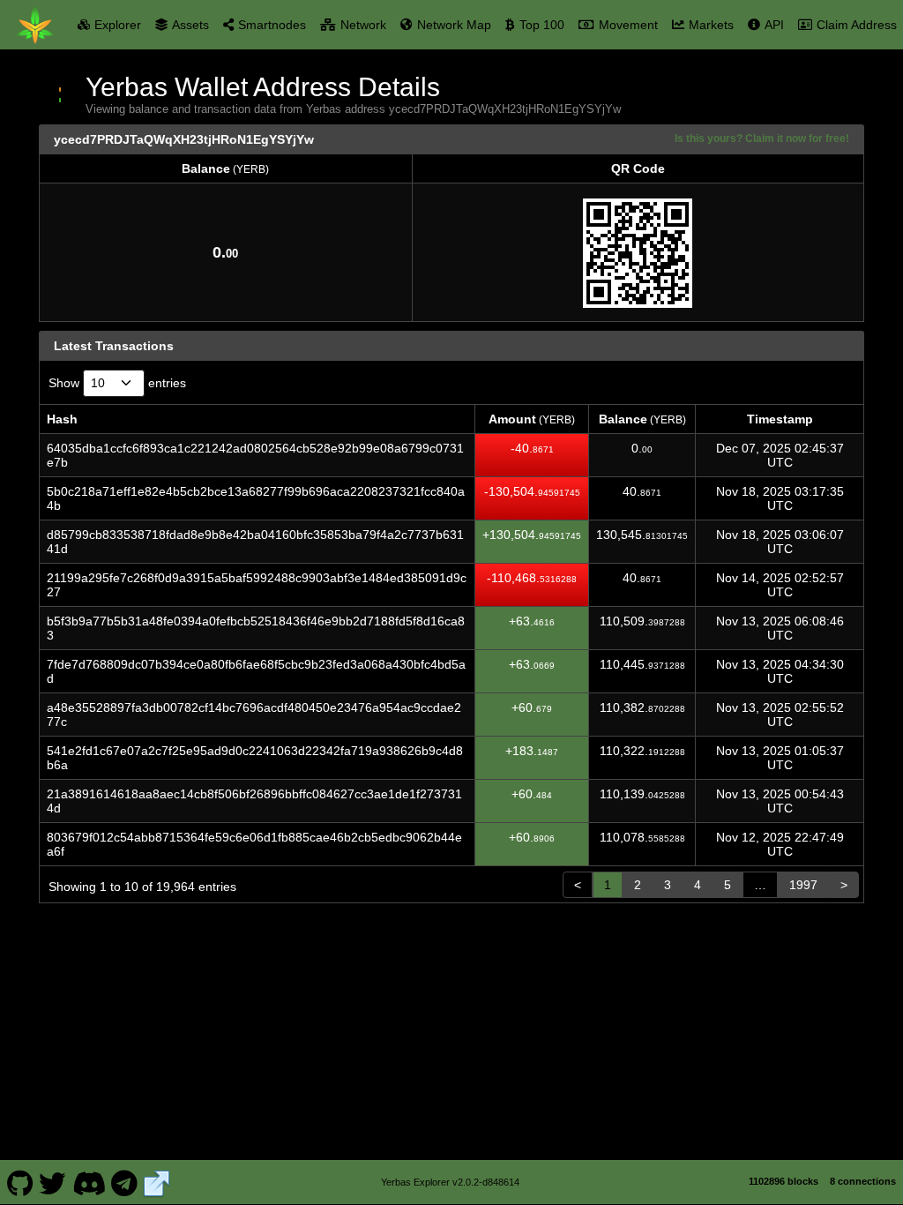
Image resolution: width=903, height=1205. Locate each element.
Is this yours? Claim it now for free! (762, 138)
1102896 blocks (783, 1181)
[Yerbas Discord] (89, 1182)
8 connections (863, 1181)
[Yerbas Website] (157, 1182)
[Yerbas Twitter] (53, 1182)
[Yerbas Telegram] (124, 1182)
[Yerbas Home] (35, 25)
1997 (803, 885)
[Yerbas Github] (19, 1182)
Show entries (117, 383)
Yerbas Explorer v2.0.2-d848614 (450, 1182)
